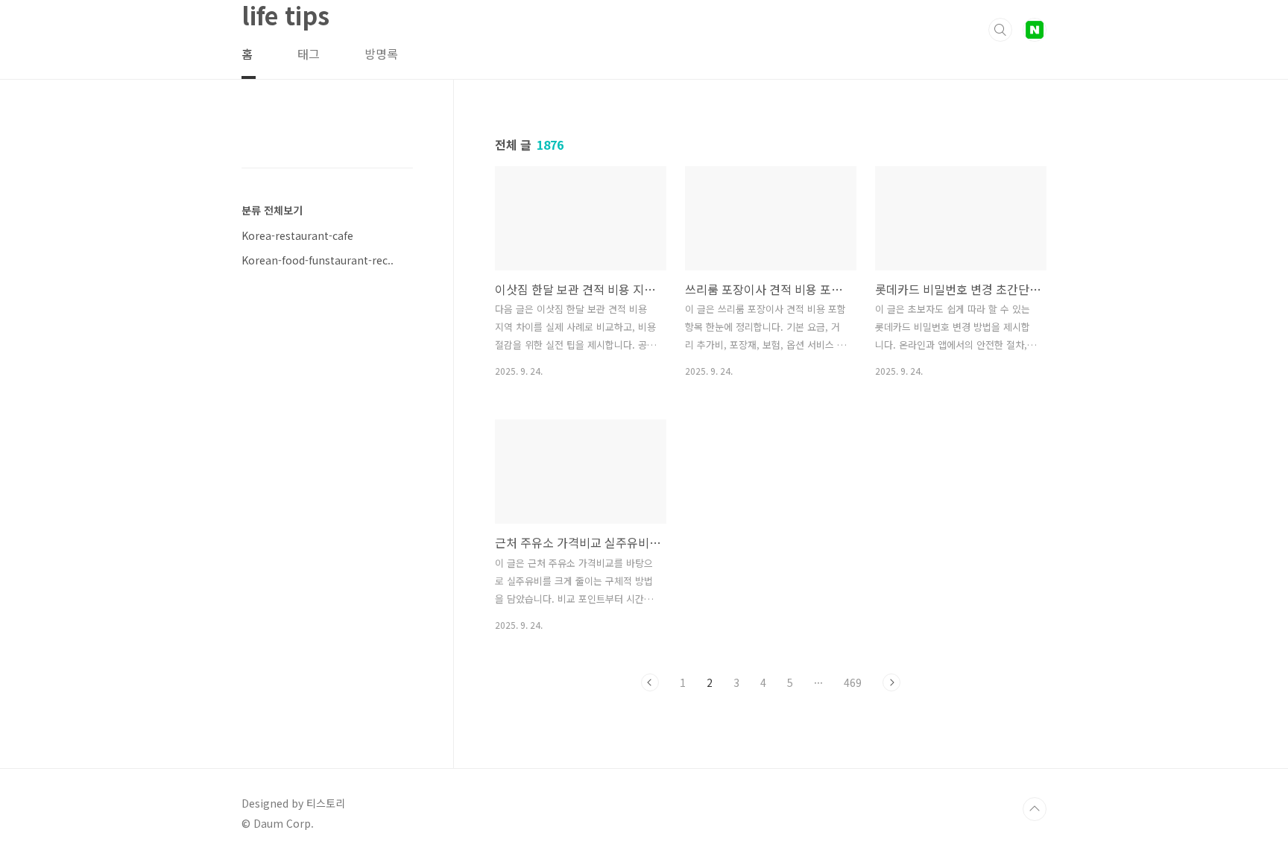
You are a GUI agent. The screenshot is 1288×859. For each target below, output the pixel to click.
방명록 (381, 54)
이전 (650, 682)
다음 (891, 682)
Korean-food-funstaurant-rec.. (318, 260)
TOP (1034, 809)
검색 (1000, 30)
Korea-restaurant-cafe (297, 235)
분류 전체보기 (272, 210)
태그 (308, 54)
